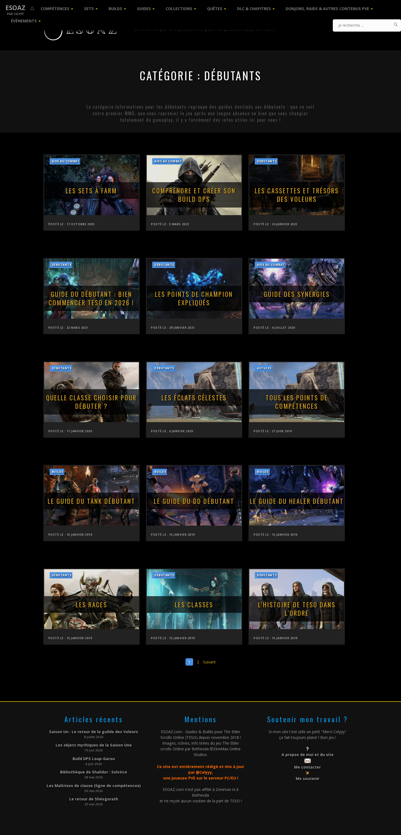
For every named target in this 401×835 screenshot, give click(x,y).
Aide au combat (65, 161)
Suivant (209, 662)
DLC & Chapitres (254, 8)
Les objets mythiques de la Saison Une (94, 745)
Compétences (55, 8)
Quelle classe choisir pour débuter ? (91, 402)
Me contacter (307, 767)
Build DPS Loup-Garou (94, 758)
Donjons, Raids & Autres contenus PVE (327, 8)
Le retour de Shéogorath (93, 799)
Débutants (267, 161)
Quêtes (214, 8)
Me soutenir (307, 778)
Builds (115, 8)
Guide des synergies (297, 294)
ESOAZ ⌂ (19, 8)
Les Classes (194, 604)
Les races (91, 604)
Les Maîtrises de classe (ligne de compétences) (94, 785)
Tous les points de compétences (297, 402)
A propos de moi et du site (308, 754)
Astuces (264, 368)
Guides (144, 8)
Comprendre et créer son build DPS (194, 195)
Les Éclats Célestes (194, 397)
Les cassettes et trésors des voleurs (297, 195)
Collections (179, 8)
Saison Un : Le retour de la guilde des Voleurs (93, 731)
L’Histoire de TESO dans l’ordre (297, 609)
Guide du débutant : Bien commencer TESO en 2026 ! (91, 298)
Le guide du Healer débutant (297, 501)
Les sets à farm (91, 190)
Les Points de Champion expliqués (194, 298)
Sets (89, 8)
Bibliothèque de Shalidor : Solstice (93, 772)
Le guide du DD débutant (194, 501)
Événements (24, 20)
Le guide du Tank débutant (91, 501)
